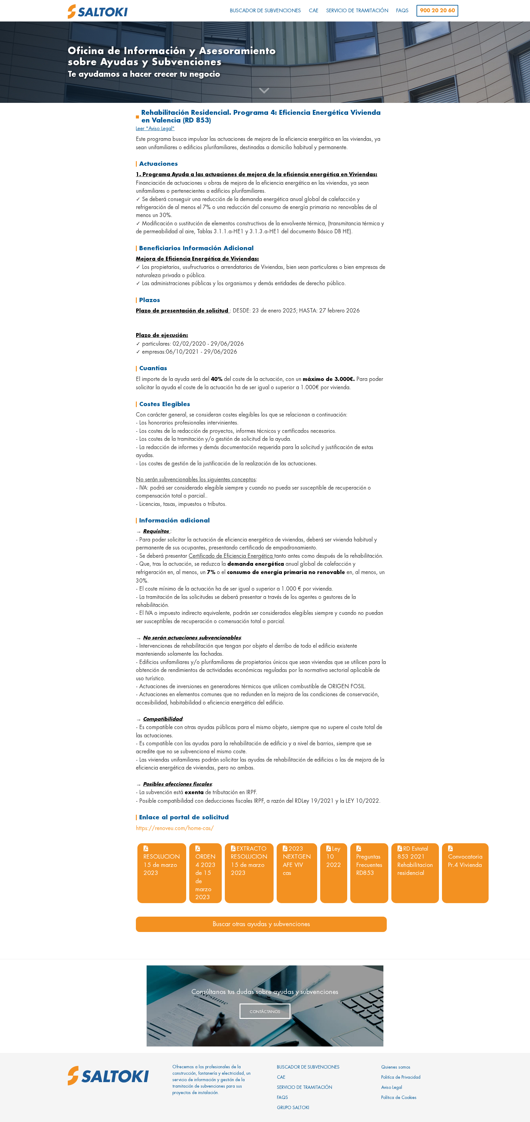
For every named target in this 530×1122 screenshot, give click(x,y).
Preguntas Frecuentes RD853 (369, 865)
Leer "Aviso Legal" (155, 128)
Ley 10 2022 (333, 857)
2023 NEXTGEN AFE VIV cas (297, 861)
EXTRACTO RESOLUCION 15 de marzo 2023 (249, 861)
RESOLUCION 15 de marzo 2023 (162, 865)
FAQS (282, 1097)
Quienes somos (395, 1067)
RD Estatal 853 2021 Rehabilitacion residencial (415, 861)
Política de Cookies (399, 1097)
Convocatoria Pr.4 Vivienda (465, 861)
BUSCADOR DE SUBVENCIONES (308, 1067)
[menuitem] (265, 10)
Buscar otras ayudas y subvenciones (261, 924)
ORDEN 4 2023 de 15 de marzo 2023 (205, 877)
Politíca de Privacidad (401, 1077)
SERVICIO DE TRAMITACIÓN (304, 1087)
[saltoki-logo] (98, 11)
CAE (281, 1077)
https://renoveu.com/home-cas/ (175, 828)
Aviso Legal (391, 1087)
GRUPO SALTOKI (293, 1107)
